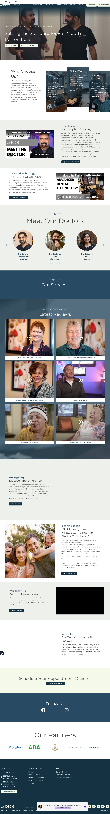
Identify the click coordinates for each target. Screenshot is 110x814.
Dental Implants (37, 4)
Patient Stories (56, 4)
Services (47, 4)
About (65, 4)
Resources (72, 4)
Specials (80, 4)
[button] (6, 245)
